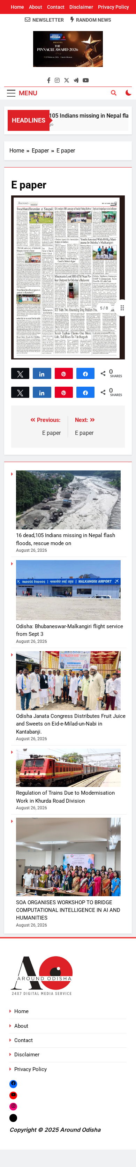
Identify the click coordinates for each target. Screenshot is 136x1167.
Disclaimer (81, 7)
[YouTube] (13, 1095)
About (35, 7)
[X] (13, 1118)
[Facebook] (13, 1083)
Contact (56, 7)
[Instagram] (13, 1106)
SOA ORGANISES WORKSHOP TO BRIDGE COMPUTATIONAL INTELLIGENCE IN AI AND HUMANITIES (68, 910)
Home (17, 7)
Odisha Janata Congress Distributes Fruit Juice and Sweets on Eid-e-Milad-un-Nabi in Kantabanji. (71, 724)
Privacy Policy (113, 7)
